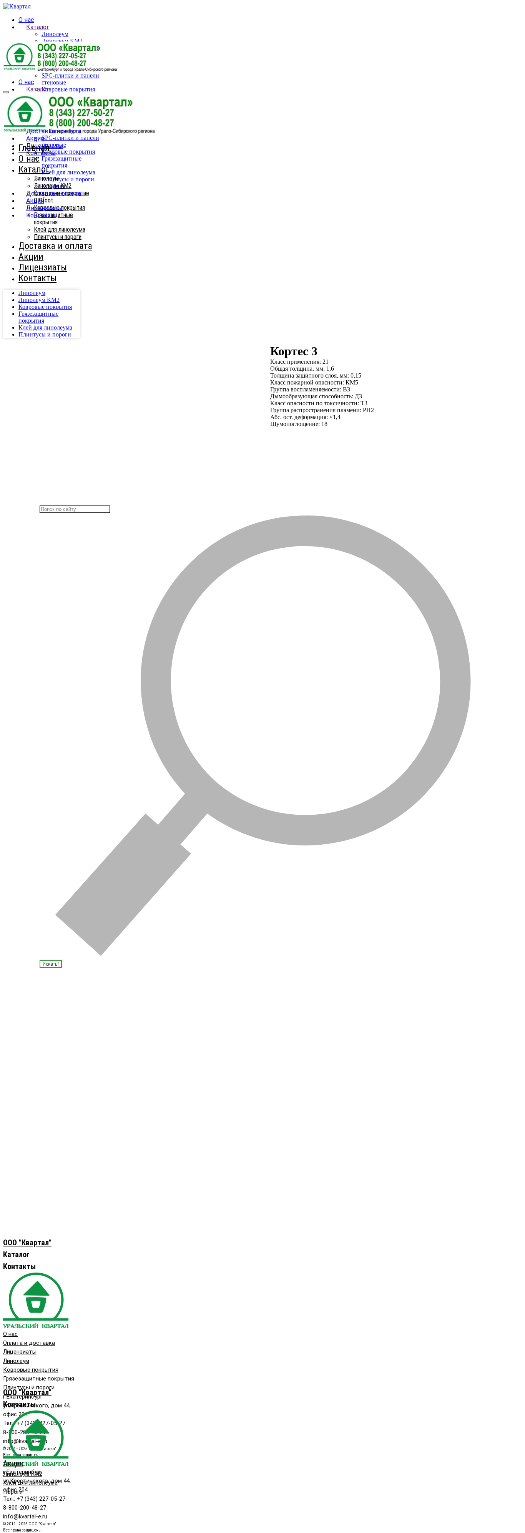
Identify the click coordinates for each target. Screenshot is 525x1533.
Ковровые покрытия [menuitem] (45, 306)
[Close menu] (6, 92)
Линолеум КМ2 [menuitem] (39, 300)
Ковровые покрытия (68, 89)
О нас (26, 19)
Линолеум (55, 34)
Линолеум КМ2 (62, 41)
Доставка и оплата (53, 131)
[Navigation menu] (7, 82)
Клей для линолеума (68, 172)
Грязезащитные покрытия (61, 162)
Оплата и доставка (29, 1342)
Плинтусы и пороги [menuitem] (44, 334)
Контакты (41, 215)
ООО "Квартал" (27, 1242)
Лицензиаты (44, 208)
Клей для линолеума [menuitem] (45, 327)
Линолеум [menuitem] (31, 293)
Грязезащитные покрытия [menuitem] (38, 317)
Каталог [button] (37, 27)
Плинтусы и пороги (68, 179)
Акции (35, 138)
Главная (34, 148)
